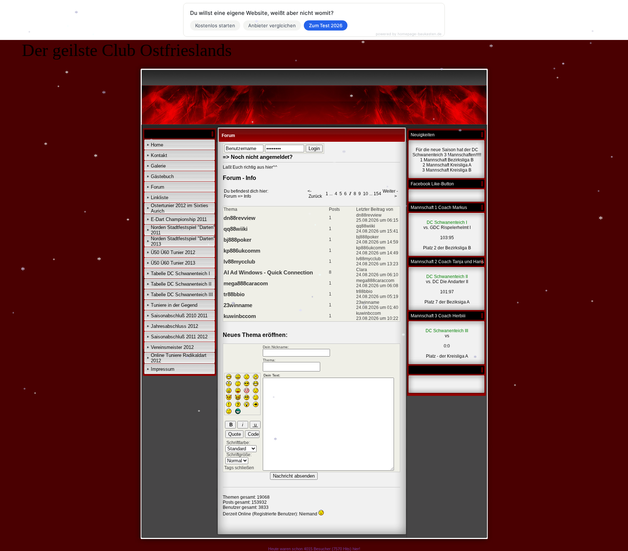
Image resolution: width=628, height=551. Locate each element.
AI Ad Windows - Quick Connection (268, 272)
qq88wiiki (235, 229)
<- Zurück (314, 194)
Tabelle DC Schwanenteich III (182, 294)
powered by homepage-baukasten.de (409, 34)
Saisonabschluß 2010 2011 (179, 315)
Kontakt (159, 155)
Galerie (158, 166)
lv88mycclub (239, 261)
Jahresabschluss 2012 (174, 326)
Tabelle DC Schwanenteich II (181, 284)
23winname (238, 305)
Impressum (162, 369)
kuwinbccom (240, 316)
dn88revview (239, 218)
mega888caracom (246, 283)
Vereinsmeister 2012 (172, 347)
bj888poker (237, 240)
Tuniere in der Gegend (174, 305)
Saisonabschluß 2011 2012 (179, 336)
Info (247, 196)
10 (365, 193)
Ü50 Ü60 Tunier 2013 (173, 263)
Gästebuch (162, 176)
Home (157, 145)
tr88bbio (234, 294)
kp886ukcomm (242, 251)
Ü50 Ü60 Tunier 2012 (173, 252)
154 (377, 193)
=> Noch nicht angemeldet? (258, 157)
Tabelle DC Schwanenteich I (180, 273)
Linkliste (159, 197)
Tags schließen (239, 467)
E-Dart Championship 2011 (179, 219)
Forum (157, 187)
